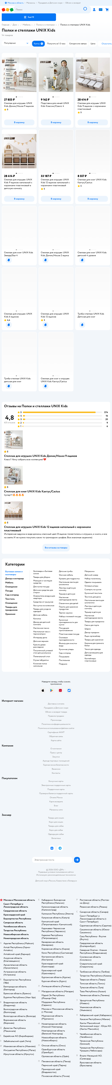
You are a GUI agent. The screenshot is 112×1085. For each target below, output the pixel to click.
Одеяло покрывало (93, 582)
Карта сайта (56, 740)
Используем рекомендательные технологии (56, 875)
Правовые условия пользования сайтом (56, 872)
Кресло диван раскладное (39, 646)
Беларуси (72, 880)
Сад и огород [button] (12, 594)
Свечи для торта (92, 625)
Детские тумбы (66, 571)
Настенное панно (41, 628)
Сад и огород (65, 653)
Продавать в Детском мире (56, 708)
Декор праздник (92, 632)
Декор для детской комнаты (41, 623)
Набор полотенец (93, 579)
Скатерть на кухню (93, 589)
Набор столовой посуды (70, 616)
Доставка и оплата (56, 704)
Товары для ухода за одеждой (42, 610)
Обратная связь (56, 736)
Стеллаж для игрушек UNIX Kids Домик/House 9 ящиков (40, 456)
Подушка (63, 664)
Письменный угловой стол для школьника (43, 651)
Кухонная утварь (66, 649)
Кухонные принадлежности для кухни (68, 622)
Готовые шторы (91, 586)
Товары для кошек (56, 818)
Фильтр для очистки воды (68, 644)
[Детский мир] (7, 9)
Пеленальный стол (41, 656)
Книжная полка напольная (40, 664)
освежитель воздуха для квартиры (44, 597)
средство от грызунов (43, 602)
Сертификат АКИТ (56, 732)
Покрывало (64, 657)
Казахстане (61, 880)
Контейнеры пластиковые (90, 659)
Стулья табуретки (41, 660)
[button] (29, 17)
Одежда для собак (56, 834)
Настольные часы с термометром (41, 632)
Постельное (64, 660)
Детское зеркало (40, 641)
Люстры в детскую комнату (67, 589)
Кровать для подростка (69, 579)
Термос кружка (65, 613)
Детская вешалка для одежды (94, 654)
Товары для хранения (94, 640)
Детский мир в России (45, 880)
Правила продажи (56, 716)
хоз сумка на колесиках (43, 605)
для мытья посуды (41, 587)
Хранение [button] (10, 614)
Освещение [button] (11, 586)
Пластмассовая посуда (69, 634)
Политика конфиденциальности (56, 724)
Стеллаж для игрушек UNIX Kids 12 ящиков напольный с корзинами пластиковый (47, 528)
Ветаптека (56, 838)
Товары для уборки (41, 577)
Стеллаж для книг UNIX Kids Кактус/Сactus (32, 491)
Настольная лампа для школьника (68, 583)
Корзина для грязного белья (94, 644)
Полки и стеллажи (45, 24)
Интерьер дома (40, 637)
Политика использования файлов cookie (56, 728)
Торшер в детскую (67, 594)
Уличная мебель (66, 575)
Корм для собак (56, 830)
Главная (5, 24)
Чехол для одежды (93, 649)
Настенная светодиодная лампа (68, 598)
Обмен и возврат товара (56, 712)
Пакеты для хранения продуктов (68, 608)
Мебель (26, 24)
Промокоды (56, 720)
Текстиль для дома (93, 597)
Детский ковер (91, 575)
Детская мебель (40, 615)
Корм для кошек (56, 822)
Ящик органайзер (92, 636)
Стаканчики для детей (68, 603)
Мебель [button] (9, 582)
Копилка (37, 619)
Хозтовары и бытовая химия (42, 572)
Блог (56, 805)
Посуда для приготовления (66, 629)
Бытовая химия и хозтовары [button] (14, 573)
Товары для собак (56, 826)
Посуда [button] (9, 590)
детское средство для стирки (43, 591)
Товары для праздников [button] (11, 608)
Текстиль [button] (10, 598)
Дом (15, 24)
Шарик (88, 629)
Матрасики (89, 571)
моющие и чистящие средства (42, 582)
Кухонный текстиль (93, 593)
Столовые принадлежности (66, 638)
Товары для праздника (94, 621)
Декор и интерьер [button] (14, 578)
